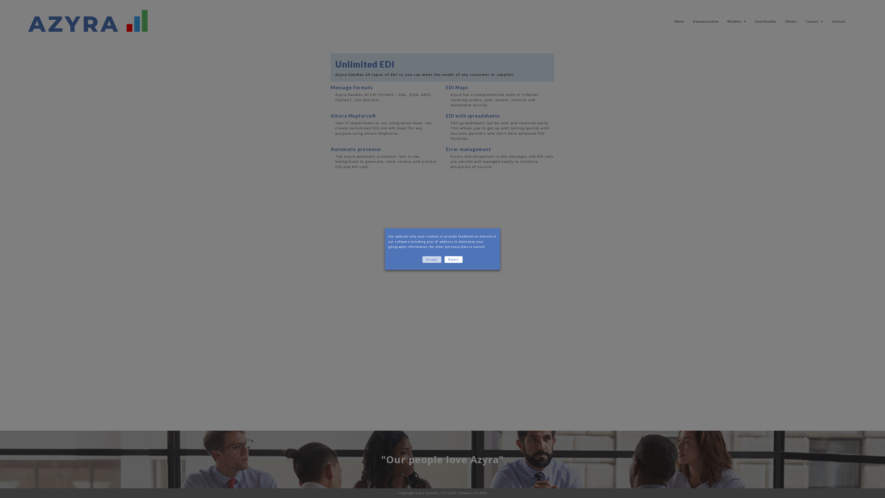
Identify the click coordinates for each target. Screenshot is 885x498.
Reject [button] (453, 259)
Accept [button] (432, 259)
